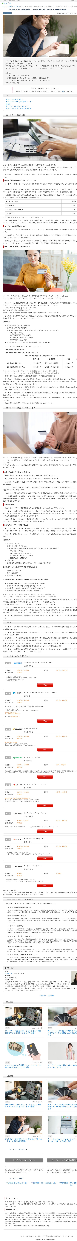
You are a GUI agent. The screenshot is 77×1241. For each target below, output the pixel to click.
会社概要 (37, 1236)
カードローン (16, 6)
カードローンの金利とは (14, 99)
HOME (10, 6)
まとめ (8, 104)
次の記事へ (51, 995)
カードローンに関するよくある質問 (18, 108)
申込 (45, 685)
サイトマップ (69, 1236)
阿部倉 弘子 (8, 973)
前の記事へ (43, 995)
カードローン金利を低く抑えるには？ (19, 101)
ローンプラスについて (27, 1236)
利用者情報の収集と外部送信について (53, 1236)
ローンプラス (5, 6)
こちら (62, 91)
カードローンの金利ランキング (17, 106)
